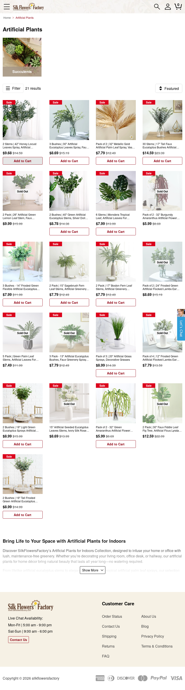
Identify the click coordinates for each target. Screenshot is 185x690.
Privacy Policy (152, 636)
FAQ (105, 656)
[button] (181, 327)
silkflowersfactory (45, 678)
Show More (90, 570)
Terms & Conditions (157, 646)
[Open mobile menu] (7, 7)
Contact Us (18, 639)
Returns (108, 646)
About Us (148, 616)
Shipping (109, 636)
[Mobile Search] (157, 7)
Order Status (112, 616)
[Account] (168, 8)
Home (7, 17)
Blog (145, 626)
